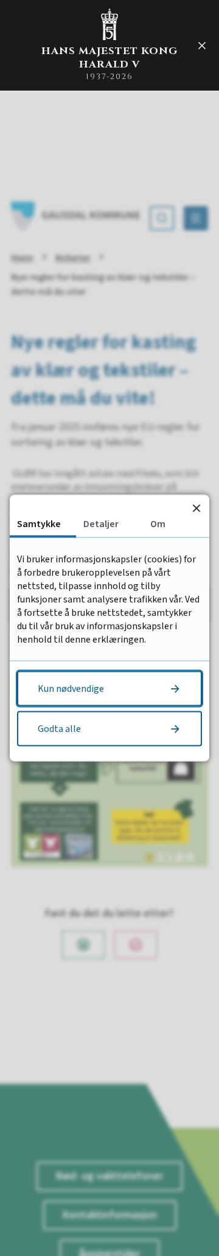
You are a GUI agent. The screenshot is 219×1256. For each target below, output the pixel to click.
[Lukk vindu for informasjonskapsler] (196, 508)
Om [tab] (157, 524)
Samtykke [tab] (39, 524)
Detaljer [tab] (101, 524)
